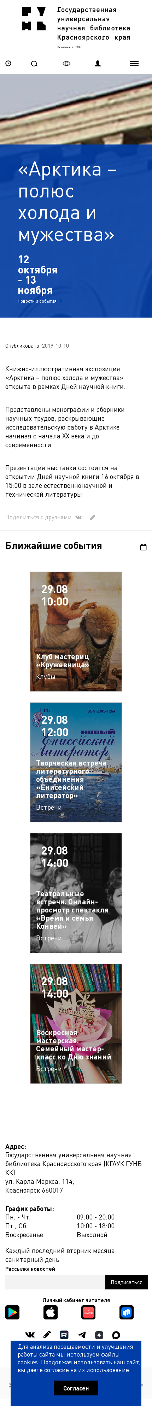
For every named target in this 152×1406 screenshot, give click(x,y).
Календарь (139, 547)
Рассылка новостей (30, 1268)
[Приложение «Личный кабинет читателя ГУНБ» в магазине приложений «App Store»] (50, 1311)
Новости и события (37, 301)
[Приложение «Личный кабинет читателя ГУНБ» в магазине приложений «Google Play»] (12, 1311)
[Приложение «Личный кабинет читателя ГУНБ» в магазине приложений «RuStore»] (126, 1311)
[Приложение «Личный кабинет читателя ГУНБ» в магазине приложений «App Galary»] (88, 1311)
